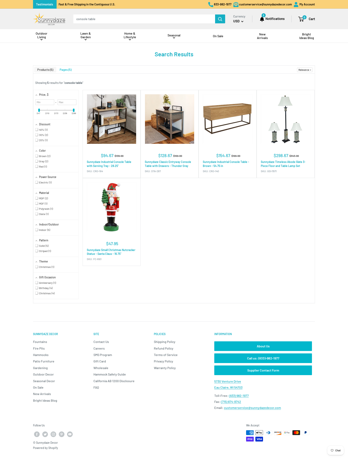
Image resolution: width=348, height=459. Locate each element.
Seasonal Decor (44, 381)
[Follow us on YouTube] (70, 434)
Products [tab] (44, 69)
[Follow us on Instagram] (53, 434)
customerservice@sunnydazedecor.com (252, 408)
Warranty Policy (165, 368)
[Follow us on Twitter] (45, 434)
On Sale (38, 387)
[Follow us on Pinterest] (61, 434)
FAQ (96, 387)
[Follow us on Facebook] (37, 434)
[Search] (220, 18)
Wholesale (100, 368)
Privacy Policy (163, 361)
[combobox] (144, 18)
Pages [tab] (65, 69)
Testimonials (44, 4)
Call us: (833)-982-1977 (263, 358)
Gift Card (99, 361)
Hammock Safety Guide (109, 374)
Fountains (40, 342)
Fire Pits (39, 348)
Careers (99, 348)
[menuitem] (41, 35)
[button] (305, 70)
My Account (307, 4)
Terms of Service (166, 355)
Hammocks (41, 355)
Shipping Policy (164, 342)
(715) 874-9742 (231, 401)
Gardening (40, 368)
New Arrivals (42, 394)
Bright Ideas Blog (45, 400)
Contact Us (101, 342)
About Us (263, 346)
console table (73, 82)
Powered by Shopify (45, 448)
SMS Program (102, 355)
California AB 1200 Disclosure (114, 381)
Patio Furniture (43, 361)
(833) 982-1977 (239, 395)
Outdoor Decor (43, 374)
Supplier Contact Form (263, 370)
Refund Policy (163, 348)
